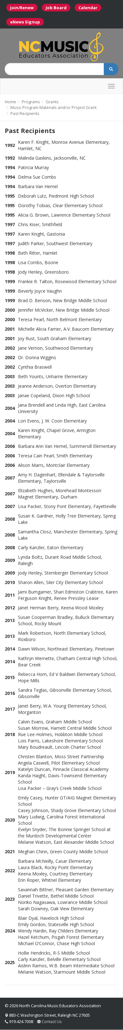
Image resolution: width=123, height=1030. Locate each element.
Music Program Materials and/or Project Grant (53, 107)
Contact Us (52, 1021)
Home (10, 102)
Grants (52, 102)
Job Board (56, 7)
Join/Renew (22, 7)
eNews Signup (25, 22)
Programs (31, 102)
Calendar (88, 7)
